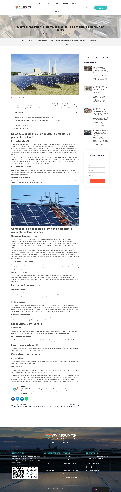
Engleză (91, 8)
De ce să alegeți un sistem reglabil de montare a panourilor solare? (34, 117)
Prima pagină (36, 34)
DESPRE (47, 3)
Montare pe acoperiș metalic (45, 40)
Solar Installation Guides (62, 40)
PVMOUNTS (31, 40)
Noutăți (43, 34)
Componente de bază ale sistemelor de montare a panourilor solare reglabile (37, 120)
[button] (84, 7)
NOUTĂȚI (74, 3)
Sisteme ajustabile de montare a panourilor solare (26, 104)
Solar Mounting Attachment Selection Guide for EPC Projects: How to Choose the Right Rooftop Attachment (100, 112)
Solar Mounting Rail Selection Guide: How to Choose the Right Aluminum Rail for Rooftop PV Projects (101, 89)
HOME (40, 3)
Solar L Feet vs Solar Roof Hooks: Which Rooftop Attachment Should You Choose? (100, 133)
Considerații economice (21, 128)
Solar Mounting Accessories (79, 40)
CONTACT (58, 11)
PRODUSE (55, 3)
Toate (22, 40)
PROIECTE (66, 3)
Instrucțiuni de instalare (21, 123)
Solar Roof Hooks (94, 40)
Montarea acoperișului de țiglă (60, 44)
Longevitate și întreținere (21, 125)
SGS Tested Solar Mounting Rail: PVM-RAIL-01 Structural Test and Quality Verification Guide (101, 69)
